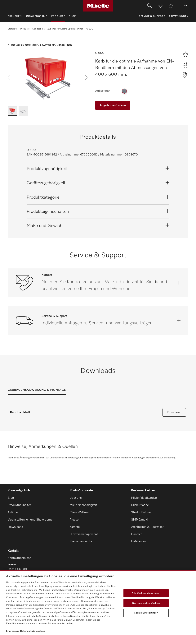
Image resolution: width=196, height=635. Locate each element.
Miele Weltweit (79, 512)
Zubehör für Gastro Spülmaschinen (65, 29)
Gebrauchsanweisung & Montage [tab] (37, 390)
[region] (98, 602)
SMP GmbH (139, 519)
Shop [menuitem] (72, 16)
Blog (11, 497)
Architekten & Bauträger (147, 527)
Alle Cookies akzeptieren (146, 593)
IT (180, 6)
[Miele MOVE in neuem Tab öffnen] (160, 6)
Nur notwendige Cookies (146, 603)
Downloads (15, 527)
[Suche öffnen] (149, 6)
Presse (73, 519)
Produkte (24, 29)
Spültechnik (38, 29)
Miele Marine (140, 505)
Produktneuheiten (20, 505)
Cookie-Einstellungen (146, 613)
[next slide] (86, 77)
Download (174, 412)
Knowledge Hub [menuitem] (36, 16)
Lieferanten (138, 541)
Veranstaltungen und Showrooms (30, 519)
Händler (136, 534)
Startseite (12, 29)
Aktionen (14, 512)
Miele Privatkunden (144, 497)
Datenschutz (27, 631)
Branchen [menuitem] (15, 16)
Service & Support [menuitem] (152, 16)
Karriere (74, 527)
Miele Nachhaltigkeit (83, 505)
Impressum (13, 631)
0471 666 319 (17, 569)
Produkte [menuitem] (58, 16)
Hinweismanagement (83, 534)
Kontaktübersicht (19, 558)
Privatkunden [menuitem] (178, 16)
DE (185, 6)
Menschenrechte (80, 541)
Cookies (40, 631)
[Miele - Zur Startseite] (98, 6)
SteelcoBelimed (141, 512)
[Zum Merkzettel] (171, 6)
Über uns (75, 497)
